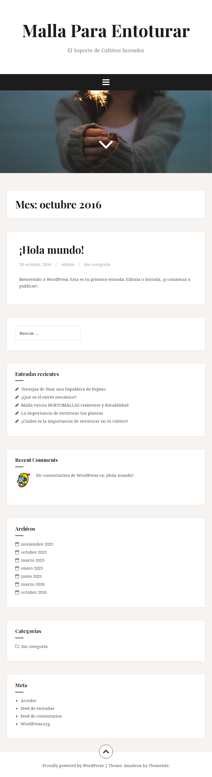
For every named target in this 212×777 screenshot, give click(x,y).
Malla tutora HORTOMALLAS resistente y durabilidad (75, 405)
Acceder (28, 700)
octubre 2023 (34, 552)
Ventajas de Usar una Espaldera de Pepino (63, 389)
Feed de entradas (37, 708)
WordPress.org (35, 723)
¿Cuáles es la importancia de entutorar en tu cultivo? (74, 421)
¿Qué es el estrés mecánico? (48, 397)
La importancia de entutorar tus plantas (62, 413)
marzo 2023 (32, 560)
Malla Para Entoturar (106, 30)
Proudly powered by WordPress (73, 765)
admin (68, 264)
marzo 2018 (32, 584)
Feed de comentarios (41, 716)
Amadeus (133, 765)
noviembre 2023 (37, 544)
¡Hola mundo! (51, 249)
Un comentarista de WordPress (67, 475)
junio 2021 (31, 576)
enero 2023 (32, 568)
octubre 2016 (34, 592)
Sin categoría (97, 264)
